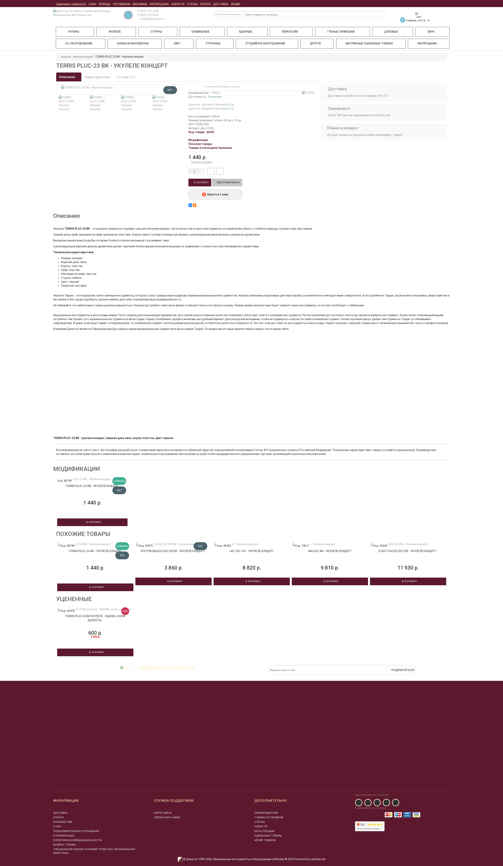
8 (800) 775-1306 (148, 11)
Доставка (60, 812)
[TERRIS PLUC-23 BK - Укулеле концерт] (67, 103)
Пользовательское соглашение (76, 831)
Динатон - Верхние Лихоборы (211, 108)
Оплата (58, 817)
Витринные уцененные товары (369, 43)
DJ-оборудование (79, 43)
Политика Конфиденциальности (77, 840)
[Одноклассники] (194, 205)
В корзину (201, 182)
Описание (67, 77)
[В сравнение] (220, 171)
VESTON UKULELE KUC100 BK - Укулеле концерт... (173, 551)
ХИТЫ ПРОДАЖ (264, 831)
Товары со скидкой (268, 817)
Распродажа (427, 43)
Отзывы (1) (126, 77)
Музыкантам (62, 821)
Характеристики (97, 77)
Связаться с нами (167, 817)
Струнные (213, 43)
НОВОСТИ (260, 826)
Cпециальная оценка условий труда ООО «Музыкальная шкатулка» (94, 851)
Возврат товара (64, 844)
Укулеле (114, 31)
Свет (177, 43)
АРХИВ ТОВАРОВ (265, 840)
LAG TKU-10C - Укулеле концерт (251, 551)
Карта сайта (163, 812)
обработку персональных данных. (397, 676)
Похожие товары (200, 143)
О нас (57, 826)
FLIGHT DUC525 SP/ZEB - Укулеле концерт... (408, 551)
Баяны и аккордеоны (133, 43)
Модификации (198, 140)
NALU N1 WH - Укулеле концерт (330, 551)
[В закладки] (210, 171)
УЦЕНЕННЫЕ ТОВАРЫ (268, 835)
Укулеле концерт (83, 56)
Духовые (391, 31)
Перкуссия (290, 31)
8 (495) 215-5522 (148, 15)
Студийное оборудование (265, 43)
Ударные (245, 31)
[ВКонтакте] (190, 205)
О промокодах (63, 835)
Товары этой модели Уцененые (210, 147)
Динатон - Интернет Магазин (211, 104)
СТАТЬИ (259, 821)
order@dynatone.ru (152, 18)
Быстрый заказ (228, 182)
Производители (266, 812)
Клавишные (200, 31)
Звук (430, 31)
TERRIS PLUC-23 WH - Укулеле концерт (92, 486)
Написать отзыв (230, 86)
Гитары (73, 31)
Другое (315, 43)
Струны (156, 31)
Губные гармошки (341, 31)
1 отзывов (210, 86)
